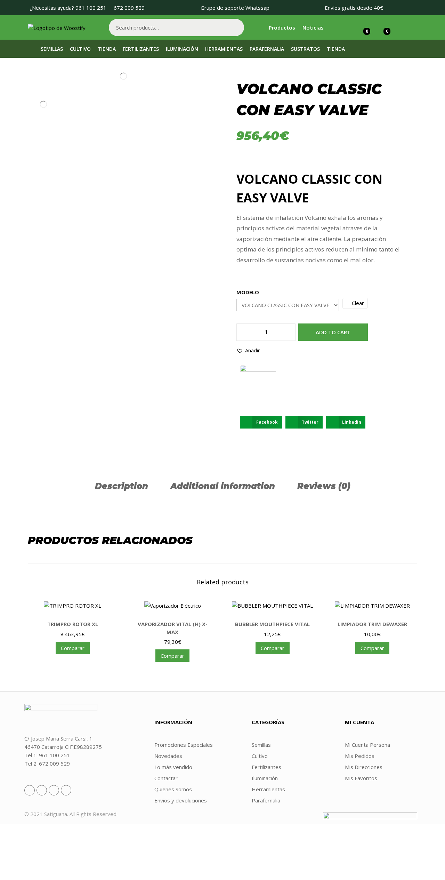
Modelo (247, 292)
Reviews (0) (323, 486)
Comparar (72, 648)
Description (121, 486)
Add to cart (333, 332)
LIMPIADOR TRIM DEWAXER (372, 624)
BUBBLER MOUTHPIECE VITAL (272, 624)
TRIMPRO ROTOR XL (72, 624)
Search (235, 27)
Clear (358, 302)
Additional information (222, 486)
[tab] (121, 486)
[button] (248, 350)
